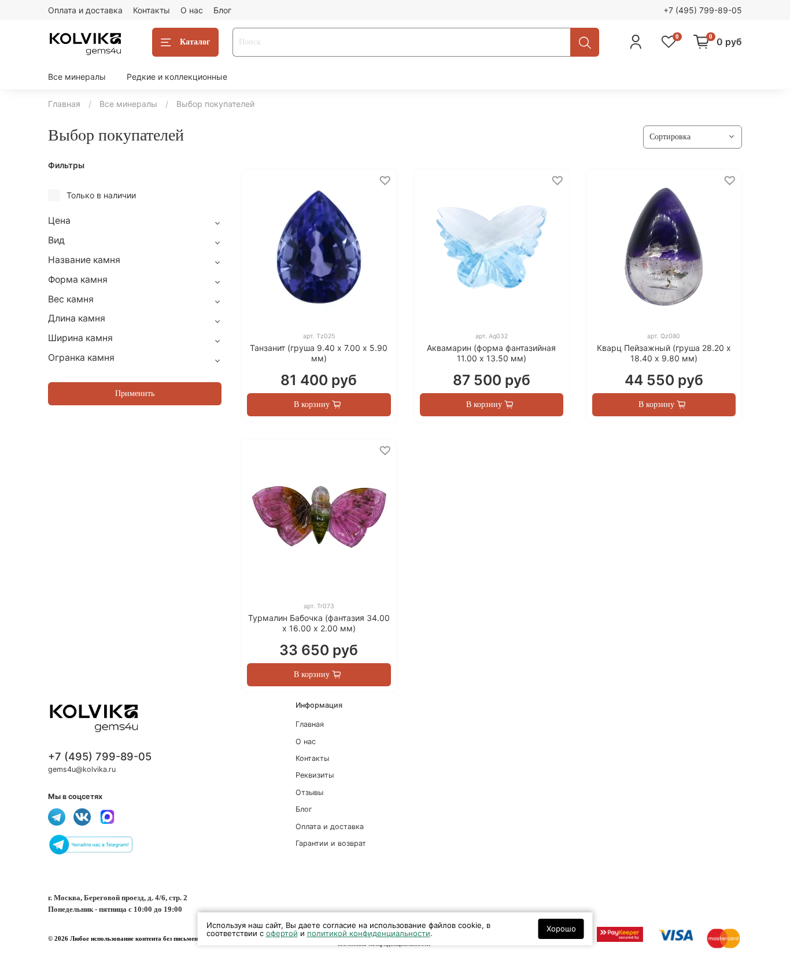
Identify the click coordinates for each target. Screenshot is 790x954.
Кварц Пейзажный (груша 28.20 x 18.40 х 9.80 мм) (664, 353)
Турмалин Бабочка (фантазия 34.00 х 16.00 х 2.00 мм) (319, 623)
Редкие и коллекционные (177, 77)
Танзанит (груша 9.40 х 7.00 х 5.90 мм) (318, 353)
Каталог (195, 42)
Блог (222, 10)
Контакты (151, 10)
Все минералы (77, 77)
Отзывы (309, 792)
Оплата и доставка (85, 10)
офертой (282, 933)
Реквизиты (315, 775)
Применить (134, 393)
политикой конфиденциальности (368, 933)
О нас (191, 10)
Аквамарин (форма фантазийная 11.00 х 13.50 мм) (491, 353)
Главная (64, 104)
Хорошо (561, 928)
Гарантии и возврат (331, 843)
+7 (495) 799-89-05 (702, 10)
